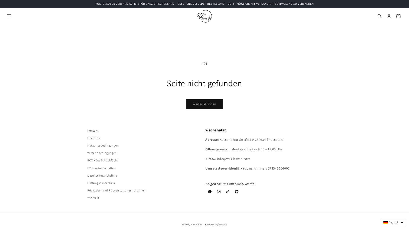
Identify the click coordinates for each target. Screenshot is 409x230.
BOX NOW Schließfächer (103, 160)
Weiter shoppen (204, 104)
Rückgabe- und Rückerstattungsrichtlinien (116, 190)
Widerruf (93, 198)
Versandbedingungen (102, 153)
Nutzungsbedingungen (103, 145)
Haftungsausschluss (101, 183)
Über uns (93, 138)
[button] (9, 16)
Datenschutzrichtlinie (102, 175)
